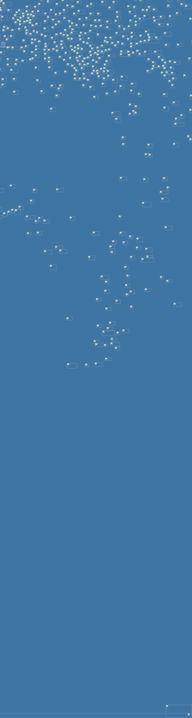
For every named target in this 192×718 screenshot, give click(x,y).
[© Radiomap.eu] (5, 47)
